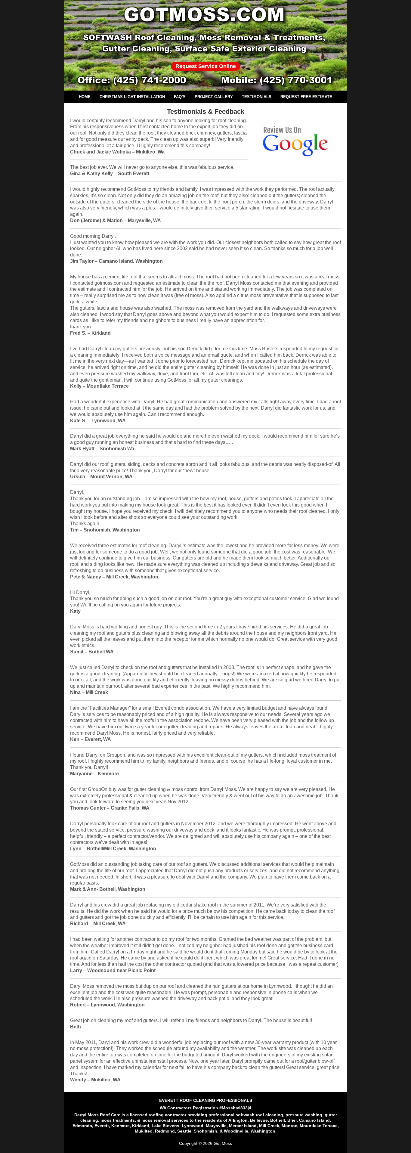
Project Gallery (214, 97)
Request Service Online (205, 66)
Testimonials (256, 97)
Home (85, 97)
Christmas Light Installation (132, 97)
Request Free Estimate (306, 97)
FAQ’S (180, 97)
